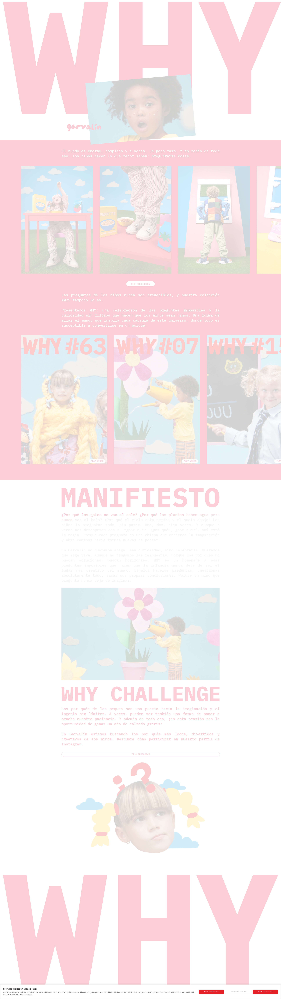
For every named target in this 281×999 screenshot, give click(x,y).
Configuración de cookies (238, 991)
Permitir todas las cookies (211, 991)
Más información (26, 995)
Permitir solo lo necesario (265, 991)
